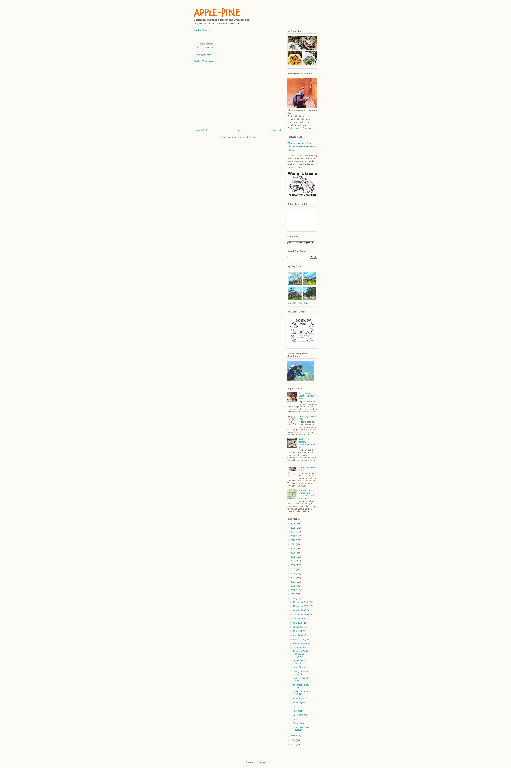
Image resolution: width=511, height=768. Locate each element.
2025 (293, 528)
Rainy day (297, 719)
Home (239, 130)
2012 (293, 582)
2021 (293, 544)
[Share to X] (206, 43)
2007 (293, 736)
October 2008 (299, 610)
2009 (293, 594)
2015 (293, 569)
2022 (293, 540)
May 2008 (298, 631)
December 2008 (301, 602)
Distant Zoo (298, 723)
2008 (293, 598)
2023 (293, 536)
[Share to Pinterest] (211, 43)
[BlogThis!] (203, 43)
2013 (293, 578)
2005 (293, 744)
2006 (293, 740)
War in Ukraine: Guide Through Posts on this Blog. (301, 146)
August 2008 (299, 619)
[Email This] (201, 43)
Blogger (261, 762)
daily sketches (208, 47)
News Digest (299, 667)
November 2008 (301, 606)
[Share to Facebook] (208, 43)
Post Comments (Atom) (245, 137)
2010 (293, 590)
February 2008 (300, 643)
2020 (293, 549)
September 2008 (301, 614)
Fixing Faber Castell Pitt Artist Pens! (306, 396)
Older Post (276, 130)
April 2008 (298, 635)
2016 (293, 565)
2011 (293, 586)
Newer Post (201, 130)
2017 (293, 561)
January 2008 (300, 648)
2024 (293, 532)
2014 (293, 573)
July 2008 (298, 623)
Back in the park (300, 715)
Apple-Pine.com (303, 128)
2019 (293, 553)
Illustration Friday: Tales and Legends (301, 653)
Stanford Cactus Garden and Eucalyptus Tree (306, 493)
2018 (293, 557)
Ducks (296, 706)
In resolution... (299, 698)
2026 (293, 524)
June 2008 (298, 627)
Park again (298, 711)
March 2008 (299, 639)
